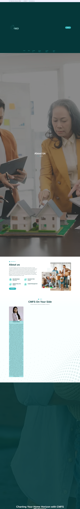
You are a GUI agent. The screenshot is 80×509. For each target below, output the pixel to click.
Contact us (33, 51)
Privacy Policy (39, 51)
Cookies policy (47, 51)
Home (24, 50)
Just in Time (54, 51)
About (29, 50)
